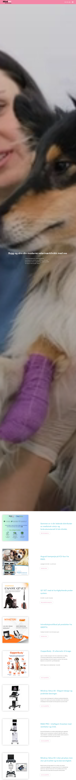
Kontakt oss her (44, 568)
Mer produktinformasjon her (46, 602)
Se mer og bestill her (45, 677)
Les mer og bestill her (45, 740)
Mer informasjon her (45, 533)
